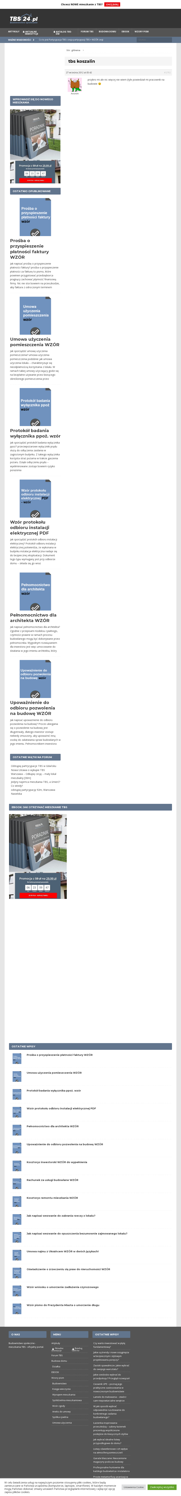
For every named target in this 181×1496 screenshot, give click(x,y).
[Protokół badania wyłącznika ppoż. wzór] (17, 1097)
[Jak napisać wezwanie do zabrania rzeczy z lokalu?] (17, 1222)
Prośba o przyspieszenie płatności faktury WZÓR (60, 1055)
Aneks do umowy (61, 1411)
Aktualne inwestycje (31, 32)
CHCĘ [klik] (112, 4)
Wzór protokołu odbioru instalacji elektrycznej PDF (29, 528)
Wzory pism (142, 31)
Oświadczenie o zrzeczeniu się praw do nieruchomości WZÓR (68, 1269)
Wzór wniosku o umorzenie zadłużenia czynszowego (63, 1287)
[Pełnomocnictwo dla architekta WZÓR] (17, 1133)
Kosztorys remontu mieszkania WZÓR (52, 1197)
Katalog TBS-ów (64, 32)
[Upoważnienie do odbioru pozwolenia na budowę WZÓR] (17, 1151)
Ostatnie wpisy (23, 1046)
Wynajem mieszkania (63, 1394)
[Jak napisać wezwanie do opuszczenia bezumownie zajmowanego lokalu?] (17, 1240)
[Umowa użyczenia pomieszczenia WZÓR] (17, 1079)
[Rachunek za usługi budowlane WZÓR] (17, 1187)
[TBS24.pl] (91, 18)
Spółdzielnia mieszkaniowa (67, 1400)
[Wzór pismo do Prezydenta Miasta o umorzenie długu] (17, 1312)
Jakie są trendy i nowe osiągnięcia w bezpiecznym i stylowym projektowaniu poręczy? (111, 1356)
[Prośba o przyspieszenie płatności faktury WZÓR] (17, 1062)
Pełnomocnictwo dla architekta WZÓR (53, 1126)
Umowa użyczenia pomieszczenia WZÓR (54, 1072)
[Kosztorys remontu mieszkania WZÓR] (17, 1205)
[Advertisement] (35, 69)
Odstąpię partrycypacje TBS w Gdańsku (33, 766)
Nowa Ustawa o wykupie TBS (28, 770)
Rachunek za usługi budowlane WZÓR (52, 1180)
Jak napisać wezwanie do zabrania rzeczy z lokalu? (61, 1215)
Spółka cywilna (60, 1417)
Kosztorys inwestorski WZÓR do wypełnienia (57, 1162)
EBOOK (125, 31)
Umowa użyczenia (62, 1422)
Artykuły (13, 31)
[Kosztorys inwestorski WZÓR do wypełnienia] (17, 1169)
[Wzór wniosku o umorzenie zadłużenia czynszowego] (17, 1294)
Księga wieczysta (61, 1389)
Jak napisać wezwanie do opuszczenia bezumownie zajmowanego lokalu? (77, 1233)
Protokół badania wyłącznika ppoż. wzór (54, 1090)
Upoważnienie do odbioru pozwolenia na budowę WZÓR (32, 708)
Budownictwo (59, 1383)
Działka (56, 1366)
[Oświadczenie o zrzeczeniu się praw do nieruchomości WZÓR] (17, 1276)
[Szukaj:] (154, 39)
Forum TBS (87, 31)
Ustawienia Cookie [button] (134, 1487)
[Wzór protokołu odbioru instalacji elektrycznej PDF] (17, 1115)
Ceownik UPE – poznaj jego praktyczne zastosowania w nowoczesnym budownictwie (108, 1387)
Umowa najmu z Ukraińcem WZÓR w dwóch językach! (63, 1251)
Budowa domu (107, 31)
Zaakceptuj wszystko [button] (162, 1487)
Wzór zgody (58, 1405)
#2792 (167, 72)
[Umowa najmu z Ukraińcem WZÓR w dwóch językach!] (17, 1258)
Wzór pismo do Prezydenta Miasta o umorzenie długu (63, 1305)
